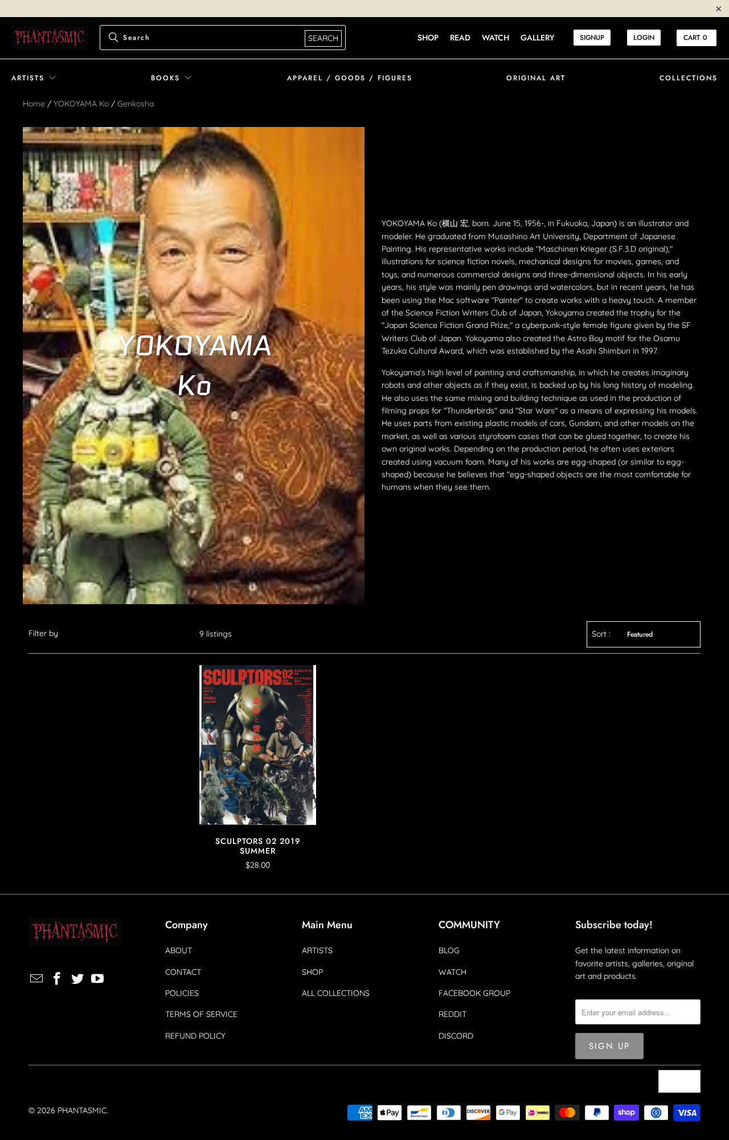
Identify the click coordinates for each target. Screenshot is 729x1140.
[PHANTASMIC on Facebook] (57, 979)
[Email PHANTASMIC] (37, 979)
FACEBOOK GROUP (474, 993)
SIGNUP (592, 37)
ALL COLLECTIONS (336, 993)
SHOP (312, 972)
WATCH (452, 972)
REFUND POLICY (195, 1036)
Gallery (537, 37)
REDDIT (452, 1014)
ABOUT (178, 950)
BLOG (449, 950)
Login (643, 37)
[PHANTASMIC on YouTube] (98, 979)
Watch (495, 37)
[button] (34, 78)
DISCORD (456, 1036)
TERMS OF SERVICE (201, 1014)
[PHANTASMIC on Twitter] (77, 979)
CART (695, 37)
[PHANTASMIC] (49, 38)
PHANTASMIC (82, 1110)
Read (460, 37)
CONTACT (183, 972)
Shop (428, 37)
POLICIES (182, 993)
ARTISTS (317, 950)
